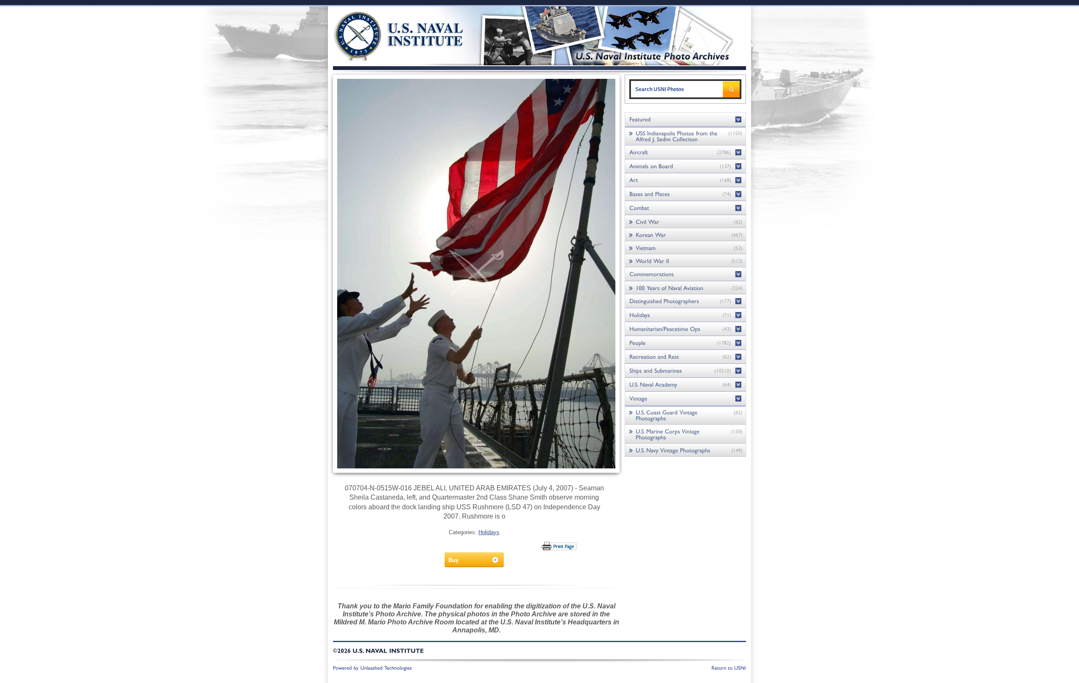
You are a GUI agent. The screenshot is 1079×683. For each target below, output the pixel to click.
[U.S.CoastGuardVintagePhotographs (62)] (685, 415)
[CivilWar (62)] (685, 221)
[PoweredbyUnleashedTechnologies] (372, 667)
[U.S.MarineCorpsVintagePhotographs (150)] (685, 434)
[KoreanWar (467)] (685, 234)
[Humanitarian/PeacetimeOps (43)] (685, 329)
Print (559, 546)
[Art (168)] (685, 180)
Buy (453, 560)
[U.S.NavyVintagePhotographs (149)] (685, 450)
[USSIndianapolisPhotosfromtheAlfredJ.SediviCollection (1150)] (685, 135)
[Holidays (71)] (685, 315)
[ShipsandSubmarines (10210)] (685, 371)
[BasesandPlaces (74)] (685, 194)
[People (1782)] (685, 343)
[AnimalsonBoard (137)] (685, 166)
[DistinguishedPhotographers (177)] (685, 301)
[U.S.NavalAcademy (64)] (685, 385)
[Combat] (685, 208)
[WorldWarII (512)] (685, 260)
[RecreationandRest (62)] (685, 357)
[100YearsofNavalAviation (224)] (685, 287)
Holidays (488, 532)
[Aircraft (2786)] (685, 152)
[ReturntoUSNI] (728, 667)
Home (389, 34)
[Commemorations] (685, 274)
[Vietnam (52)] (685, 247)
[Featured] (685, 119)
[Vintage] (685, 399)
